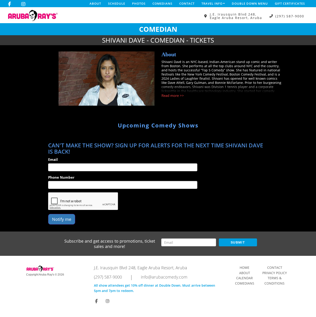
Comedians (162, 3)
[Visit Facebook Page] (9, 4)
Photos (139, 3)
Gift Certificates (290, 3)
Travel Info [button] (212, 3)
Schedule (116, 3)
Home (244, 267)
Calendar (244, 278)
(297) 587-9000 (289, 16)
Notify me (61, 219)
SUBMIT (238, 242)
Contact (187, 3)
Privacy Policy (274, 273)
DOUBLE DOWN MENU (250, 3)
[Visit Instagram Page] (23, 4)
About (95, 3)
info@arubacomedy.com (164, 277)
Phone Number (61, 177)
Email (53, 159)
